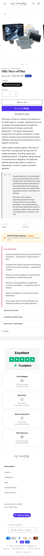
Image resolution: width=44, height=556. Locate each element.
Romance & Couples (12, 85)
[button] (4, 3)
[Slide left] (17, 64)
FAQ (6, 482)
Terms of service (23, 552)
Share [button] (6, 331)
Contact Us (9, 477)
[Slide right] (26, 64)
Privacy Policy (10, 493)
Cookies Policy (10, 488)
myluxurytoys (20, 546)
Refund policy (19, 548)
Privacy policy (34, 548)
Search (7, 472)
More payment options (22, 114)
